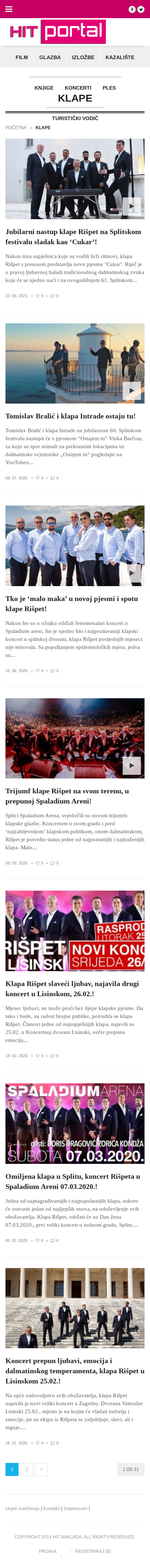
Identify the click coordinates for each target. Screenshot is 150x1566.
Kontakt (51, 1508)
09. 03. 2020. (16, 863)
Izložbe (83, 57)
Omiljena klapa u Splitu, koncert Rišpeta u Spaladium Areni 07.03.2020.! (72, 1181)
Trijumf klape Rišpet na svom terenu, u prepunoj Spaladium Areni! (67, 796)
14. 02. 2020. (16, 1056)
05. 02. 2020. (16, 1240)
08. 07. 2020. (16, 478)
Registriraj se (93, 1551)
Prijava (47, 1551)
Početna (16, 127)
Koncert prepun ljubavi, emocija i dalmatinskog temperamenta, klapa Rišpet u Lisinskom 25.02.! (75, 1371)
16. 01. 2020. (16, 1443)
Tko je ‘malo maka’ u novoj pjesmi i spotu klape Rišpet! (71, 603)
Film (22, 57)
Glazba (50, 57)
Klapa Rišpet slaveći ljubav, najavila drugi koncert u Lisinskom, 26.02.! (72, 989)
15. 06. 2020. (16, 670)
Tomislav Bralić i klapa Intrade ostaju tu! (70, 416)
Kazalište (120, 57)
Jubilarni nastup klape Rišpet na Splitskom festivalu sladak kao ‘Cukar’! (73, 237)
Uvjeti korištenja (22, 1508)
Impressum (75, 1508)
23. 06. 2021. (16, 296)
